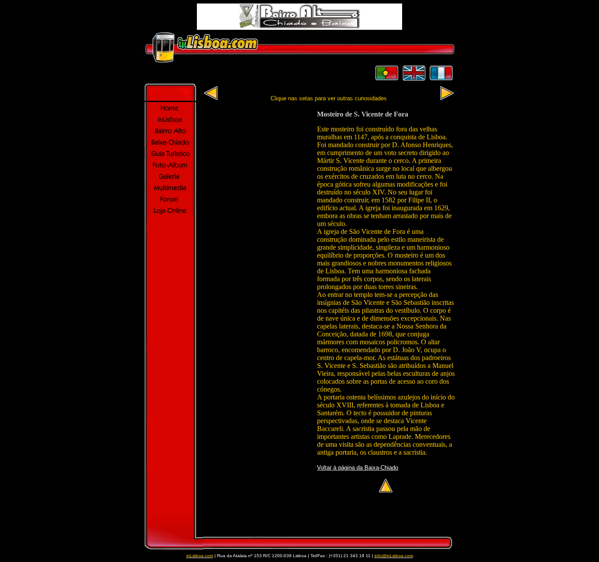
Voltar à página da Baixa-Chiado (357, 467)
